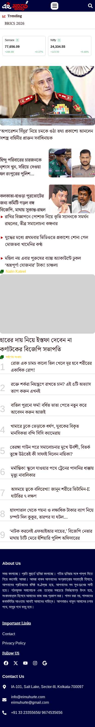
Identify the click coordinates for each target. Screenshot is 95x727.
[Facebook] (6, 663)
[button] (54, 6)
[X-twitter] (15, 663)
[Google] (44, 663)
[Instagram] (35, 663)
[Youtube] (25, 663)
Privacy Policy (14, 643)
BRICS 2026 (14, 24)
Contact (8, 634)
